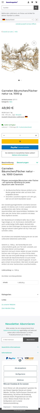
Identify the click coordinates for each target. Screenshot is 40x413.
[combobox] (17, 19)
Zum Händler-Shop (8, 308)
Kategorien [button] (6, 294)
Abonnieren (31, 340)
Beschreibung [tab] (8, 163)
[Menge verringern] (4, 135)
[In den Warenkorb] (3, 38)
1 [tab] (19, 80)
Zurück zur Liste (8, 32)
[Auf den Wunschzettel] (34, 43)
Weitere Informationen (20, 155)
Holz (10, 102)
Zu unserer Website (8, 304)
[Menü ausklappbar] (3, 1)
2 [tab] (21, 80)
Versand (18, 115)
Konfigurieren (20, 374)
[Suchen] (36, 7)
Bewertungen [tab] (23, 163)
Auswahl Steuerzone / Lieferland (13, 117)
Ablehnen (20, 380)
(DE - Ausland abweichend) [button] (23, 127)
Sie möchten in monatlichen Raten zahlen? (20, 154)
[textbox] (17, 19)
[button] (28, 2)
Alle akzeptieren (20, 368)
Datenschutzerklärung (20, 407)
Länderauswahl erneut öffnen (26, 24)
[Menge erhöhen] (36, 135)
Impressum (7, 407)
